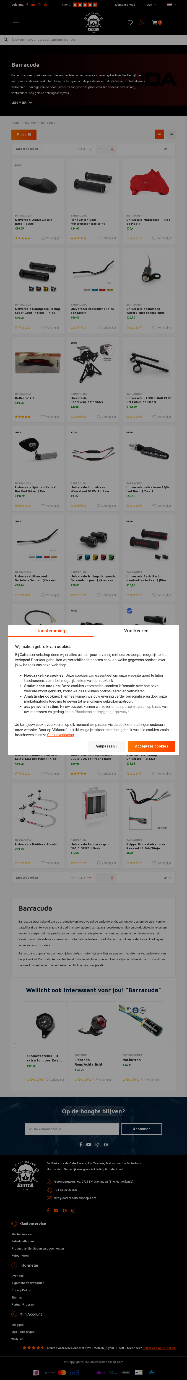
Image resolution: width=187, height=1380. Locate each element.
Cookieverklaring (60, 735)
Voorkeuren (136, 630)
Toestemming (51, 630)
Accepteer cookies (151, 746)
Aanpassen (105, 746)
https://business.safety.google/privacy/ (97, 712)
